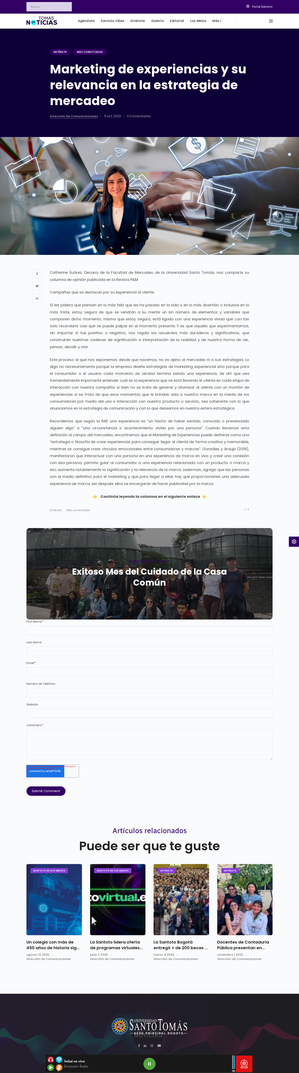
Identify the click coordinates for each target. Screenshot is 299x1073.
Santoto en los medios (49, 870)
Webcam (244, 1064)
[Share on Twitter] (37, 286)
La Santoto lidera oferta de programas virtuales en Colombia (115, 945)
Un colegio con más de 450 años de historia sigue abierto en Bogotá (54, 945)
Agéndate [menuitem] (86, 21)
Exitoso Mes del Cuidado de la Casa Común (149, 577)
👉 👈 (149, 496)
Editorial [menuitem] (177, 21)
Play (149, 1064)
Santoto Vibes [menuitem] (112, 21)
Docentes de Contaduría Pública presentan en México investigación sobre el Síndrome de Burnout (243, 945)
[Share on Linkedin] (37, 298)
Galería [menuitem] (157, 21)
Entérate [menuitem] (138, 21)
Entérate (60, 52)
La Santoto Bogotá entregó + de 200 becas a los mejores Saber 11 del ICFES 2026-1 (180, 945)
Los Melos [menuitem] (198, 21)
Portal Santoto (262, 7)
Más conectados (90, 52)
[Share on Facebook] (37, 273)
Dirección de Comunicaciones (74, 116)
